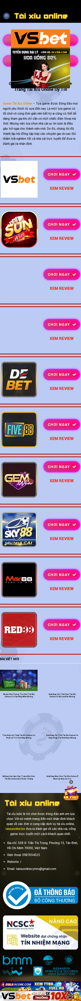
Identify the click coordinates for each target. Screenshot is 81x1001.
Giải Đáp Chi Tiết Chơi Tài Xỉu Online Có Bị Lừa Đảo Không (62, 695)
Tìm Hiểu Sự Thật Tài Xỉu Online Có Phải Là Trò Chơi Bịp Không (18, 736)
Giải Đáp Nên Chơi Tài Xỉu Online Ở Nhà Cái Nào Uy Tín (62, 777)
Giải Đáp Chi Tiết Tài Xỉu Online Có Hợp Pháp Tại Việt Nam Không (62, 736)
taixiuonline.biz (15, 829)
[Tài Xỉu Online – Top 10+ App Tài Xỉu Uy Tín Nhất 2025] (41, 16)
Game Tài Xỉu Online (17, 103)
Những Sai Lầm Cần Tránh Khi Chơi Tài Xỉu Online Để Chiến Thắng (19, 777)
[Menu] (6, 16)
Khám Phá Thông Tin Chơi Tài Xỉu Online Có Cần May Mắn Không (19, 695)
